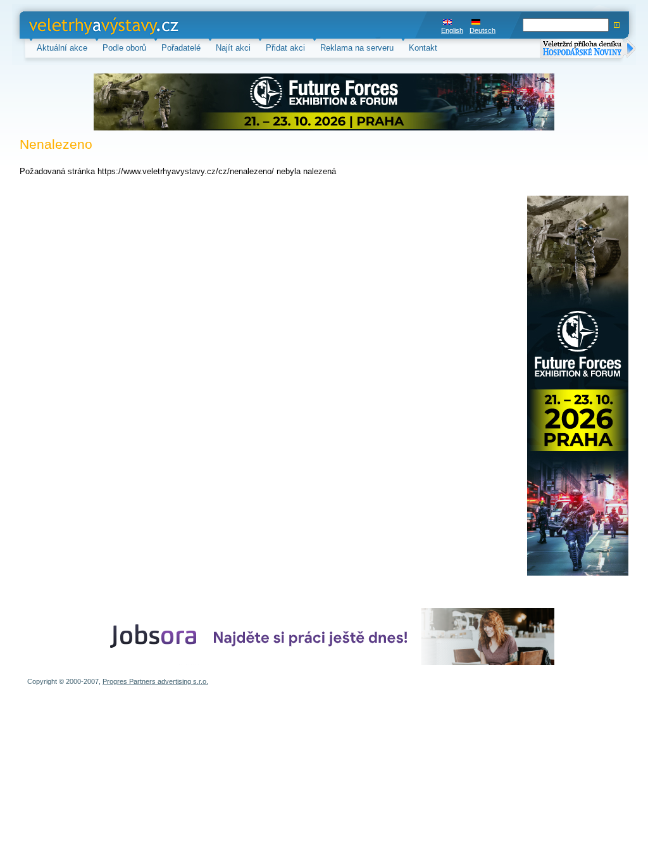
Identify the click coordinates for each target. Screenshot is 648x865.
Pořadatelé (181, 48)
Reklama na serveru (357, 48)
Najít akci (233, 48)
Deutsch (482, 30)
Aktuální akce (62, 48)
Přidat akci (285, 48)
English (452, 30)
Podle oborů (124, 48)
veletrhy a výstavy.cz (68, 25)
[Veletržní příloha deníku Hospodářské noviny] (588, 50)
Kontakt (423, 48)
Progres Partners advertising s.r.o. (155, 681)
